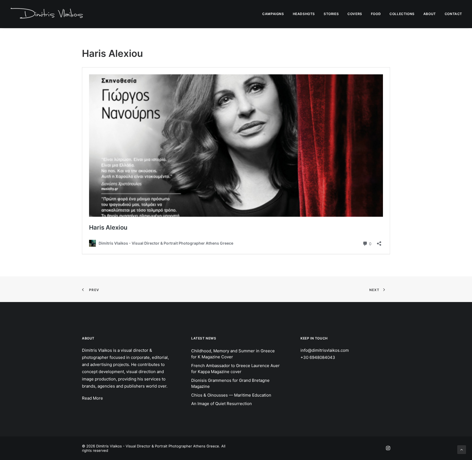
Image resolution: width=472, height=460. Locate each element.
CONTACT (453, 14)
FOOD (376, 14)
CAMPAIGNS (273, 14)
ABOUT (429, 14)
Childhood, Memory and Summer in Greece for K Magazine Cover (233, 354)
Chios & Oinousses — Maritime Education (231, 395)
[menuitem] (275, 14)
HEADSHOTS (304, 14)
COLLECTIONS (402, 14)
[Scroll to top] (461, 449)
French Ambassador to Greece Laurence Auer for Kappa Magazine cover (235, 368)
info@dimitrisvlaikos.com (324, 350)
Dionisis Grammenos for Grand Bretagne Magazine (230, 383)
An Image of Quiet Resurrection (221, 403)
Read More (92, 398)
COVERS (354, 14)
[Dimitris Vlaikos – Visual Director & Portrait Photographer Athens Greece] (47, 13)
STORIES (331, 14)
